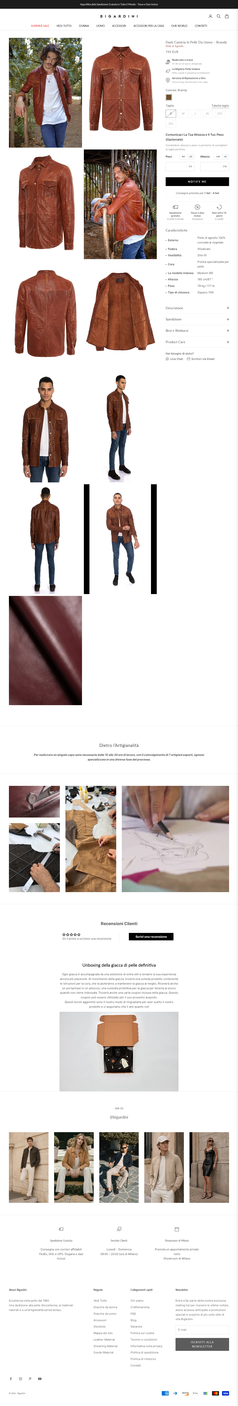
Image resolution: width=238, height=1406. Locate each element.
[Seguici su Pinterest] (30, 1379)
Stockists (100, 1326)
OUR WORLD (179, 25)
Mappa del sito (103, 1333)
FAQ (133, 1313)
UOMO (100, 25)
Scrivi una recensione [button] (151, 937)
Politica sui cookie (142, 1333)
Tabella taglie (220, 105)
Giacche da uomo (105, 1313)
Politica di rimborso (143, 1359)
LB (190, 156)
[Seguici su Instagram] (20, 1379)
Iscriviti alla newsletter (202, 1344)
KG (183, 156)
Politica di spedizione (145, 1352)
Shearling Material (106, 1346)
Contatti (136, 1365)
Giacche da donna (105, 1307)
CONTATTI (201, 25)
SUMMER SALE (40, 25)
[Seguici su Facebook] (11, 1379)
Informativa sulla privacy (146, 1346)
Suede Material (103, 1352)
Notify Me (197, 181)
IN (225, 156)
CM (218, 156)
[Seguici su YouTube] (40, 1379)
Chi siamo (137, 1300)
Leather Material (104, 1339)
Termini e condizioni (144, 1339)
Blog (133, 1320)
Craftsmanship (140, 1307)
